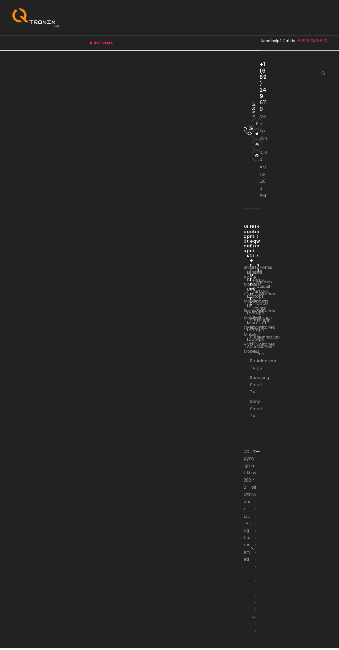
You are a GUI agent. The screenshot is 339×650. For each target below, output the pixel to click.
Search (323, 73)
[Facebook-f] (257, 123)
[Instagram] (257, 145)
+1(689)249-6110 (312, 40)
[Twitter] (257, 134)
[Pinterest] (257, 155)
